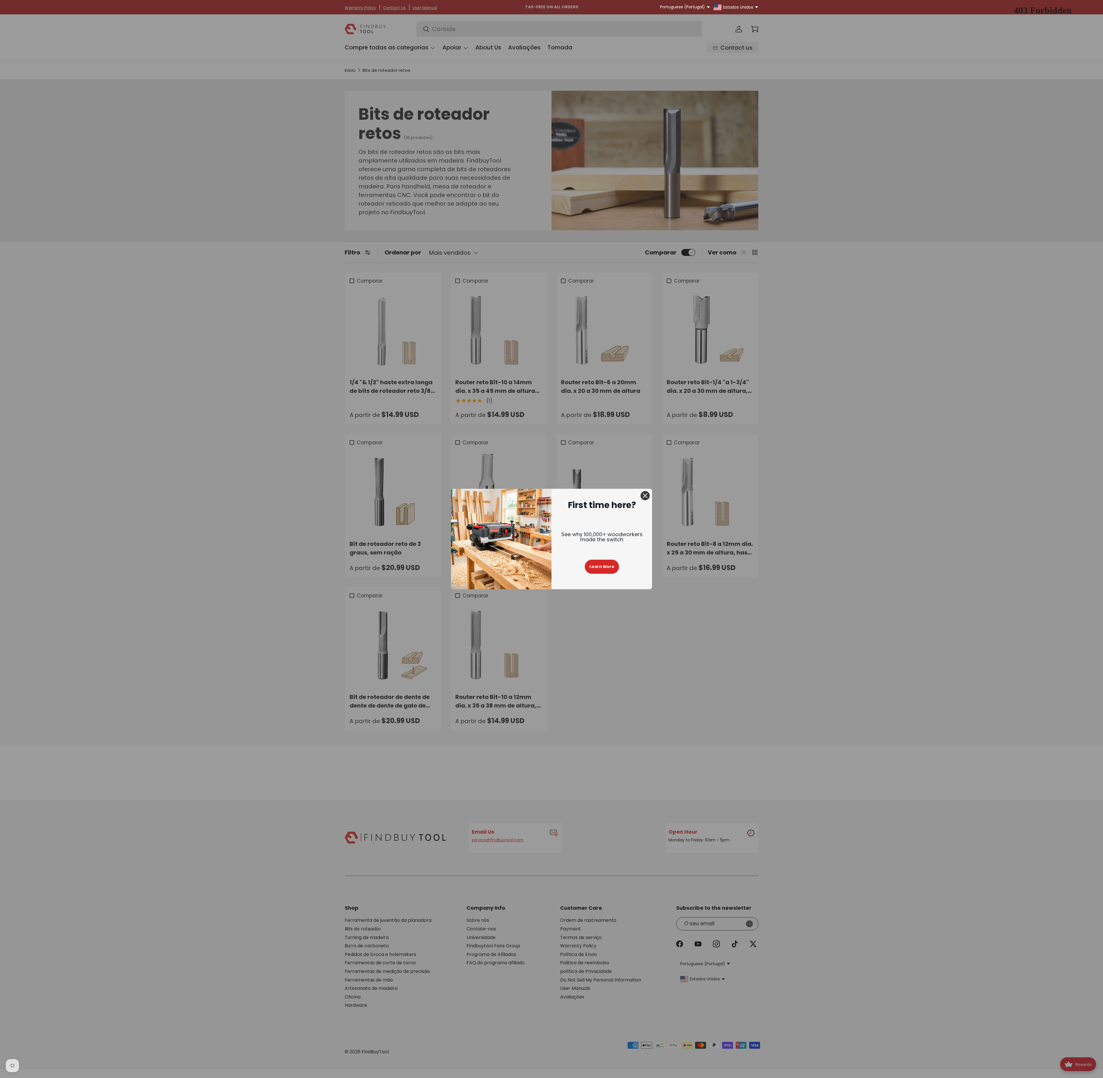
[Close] (645, 496)
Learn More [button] (601, 566)
